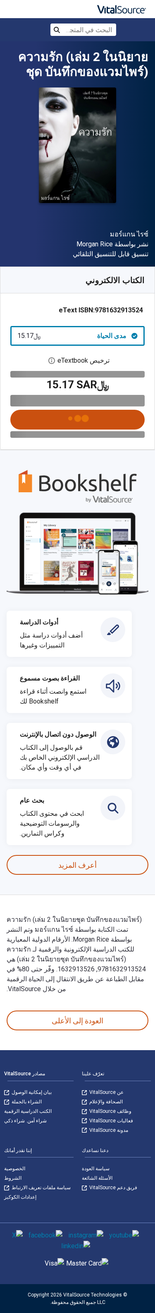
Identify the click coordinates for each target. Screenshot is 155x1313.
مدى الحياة (71, 336)
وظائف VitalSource (109, 1111)
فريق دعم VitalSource (112, 1187)
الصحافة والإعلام (105, 1102)
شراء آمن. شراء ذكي (25, 1121)
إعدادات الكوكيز (20, 1197)
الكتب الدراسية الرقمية (28, 1111)
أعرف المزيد (77, 865)
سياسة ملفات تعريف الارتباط (40, 1187)
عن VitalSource (106, 1092)
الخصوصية (14, 1168)
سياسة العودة (96, 1168)
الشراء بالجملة (26, 1102)
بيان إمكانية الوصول (31, 1092)
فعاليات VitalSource (110, 1121)
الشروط (12, 1178)
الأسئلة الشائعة (97, 1178)
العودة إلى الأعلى (77, 1020)
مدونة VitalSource (108, 1130)
